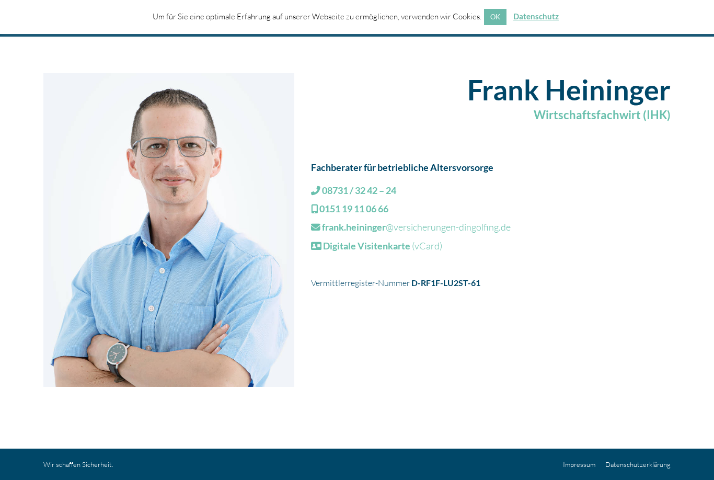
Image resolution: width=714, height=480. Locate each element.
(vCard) (382, 246)
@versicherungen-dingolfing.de (416, 227)
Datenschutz (536, 16)
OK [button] (495, 17)
